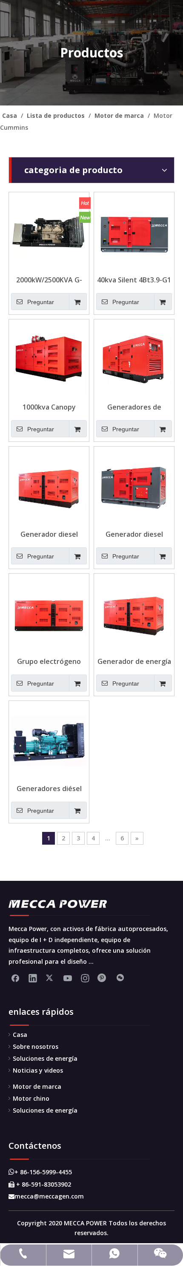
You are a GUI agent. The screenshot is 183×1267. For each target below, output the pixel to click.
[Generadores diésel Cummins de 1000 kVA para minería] (49, 740)
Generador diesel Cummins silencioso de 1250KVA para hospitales (49, 534)
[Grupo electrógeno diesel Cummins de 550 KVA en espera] (49, 613)
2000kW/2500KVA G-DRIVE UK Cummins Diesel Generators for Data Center (49, 280)
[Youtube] (67, 978)
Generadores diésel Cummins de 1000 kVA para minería (49, 788)
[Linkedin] (33, 978)
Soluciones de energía (45, 1058)
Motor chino (31, 1098)
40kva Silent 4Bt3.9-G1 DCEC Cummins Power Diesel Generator (134, 280)
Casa (20, 1035)
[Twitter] (50, 978)
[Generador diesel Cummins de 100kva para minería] (134, 485)
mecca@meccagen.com (46, 1196)
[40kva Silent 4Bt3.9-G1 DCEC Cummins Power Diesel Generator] (134, 231)
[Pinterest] (102, 978)
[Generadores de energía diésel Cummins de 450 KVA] (134, 358)
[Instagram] (85, 978)
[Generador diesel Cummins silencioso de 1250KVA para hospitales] (49, 485)
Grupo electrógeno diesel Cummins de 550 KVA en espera (49, 661)
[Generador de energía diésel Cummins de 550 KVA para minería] (134, 613)
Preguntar (40, 302)
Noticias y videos (38, 1070)
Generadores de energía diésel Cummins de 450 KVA (134, 407)
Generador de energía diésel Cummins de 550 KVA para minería (134, 661)
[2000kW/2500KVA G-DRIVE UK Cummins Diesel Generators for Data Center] (49, 231)
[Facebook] (15, 978)
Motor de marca (37, 1086)
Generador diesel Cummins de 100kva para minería (134, 534)
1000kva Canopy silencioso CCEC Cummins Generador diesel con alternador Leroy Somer (49, 407)
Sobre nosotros (35, 1046)
